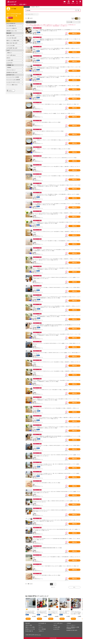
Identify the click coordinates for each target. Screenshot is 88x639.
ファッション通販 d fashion (12, 84)
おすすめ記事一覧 (42, 623)
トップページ (26, 6)
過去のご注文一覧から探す (12, 43)
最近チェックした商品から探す (13, 40)
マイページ (41, 627)
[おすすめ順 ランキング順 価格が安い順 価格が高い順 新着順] (72, 22)
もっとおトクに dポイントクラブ (13, 82)
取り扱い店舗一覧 (29, 631)
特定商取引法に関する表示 (12, 72)
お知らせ (8, 57)
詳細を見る (74, 33)
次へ (74, 587)
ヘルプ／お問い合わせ (11, 55)
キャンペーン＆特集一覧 (11, 28)
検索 (78, 10)
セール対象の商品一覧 (11, 25)
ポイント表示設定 (42, 629)
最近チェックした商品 (30, 627)
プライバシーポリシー (70, 625)
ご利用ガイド (9, 52)
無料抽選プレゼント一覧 (11, 30)
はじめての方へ (10, 62)
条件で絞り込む (31, 22)
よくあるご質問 (10, 60)
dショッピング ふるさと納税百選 (13, 79)
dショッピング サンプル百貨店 (13, 77)
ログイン (11, 90)
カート (40, 625)
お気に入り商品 (29, 625)
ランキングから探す (11, 45)
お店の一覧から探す (11, 35)
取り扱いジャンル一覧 (30, 629)
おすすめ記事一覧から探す (12, 48)
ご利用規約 (9, 67)
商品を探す (28, 623)
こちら (39, 634)
